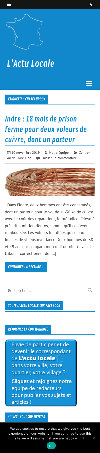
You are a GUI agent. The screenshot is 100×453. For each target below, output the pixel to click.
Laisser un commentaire (59, 157)
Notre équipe (59, 152)
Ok (51, 446)
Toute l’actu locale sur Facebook (34, 305)
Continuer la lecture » (26, 267)
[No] (94, 437)
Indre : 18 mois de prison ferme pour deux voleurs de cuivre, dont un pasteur (46, 129)
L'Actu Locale (30, 63)
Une (28, 157)
